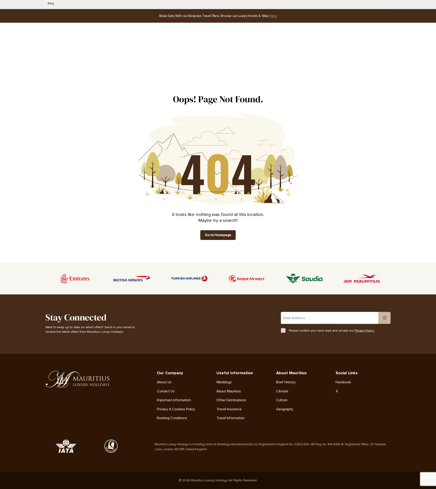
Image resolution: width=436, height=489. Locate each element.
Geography (284, 409)
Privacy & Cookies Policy (176, 409)
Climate (282, 391)
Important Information (174, 400)
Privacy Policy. (364, 331)
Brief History (286, 382)
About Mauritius (228, 391)
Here (273, 16)
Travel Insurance (229, 409)
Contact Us (166, 391)
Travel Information (230, 418)
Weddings (224, 382)
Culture (281, 400)
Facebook (343, 382)
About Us (164, 382)
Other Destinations (231, 400)
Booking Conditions (172, 418)
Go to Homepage (218, 235)
